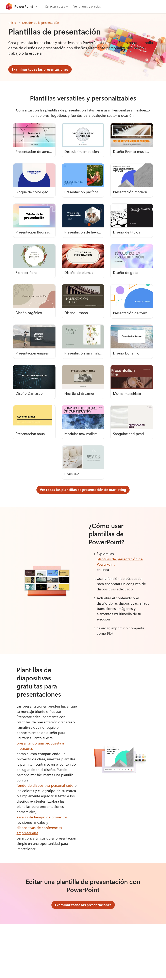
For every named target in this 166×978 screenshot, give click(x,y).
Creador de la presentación (40, 23)
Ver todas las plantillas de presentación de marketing (83, 489)
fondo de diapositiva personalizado (45, 785)
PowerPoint (23, 6)
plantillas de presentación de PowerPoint (120, 562)
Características (55, 6)
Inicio (12, 23)
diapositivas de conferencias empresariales (39, 830)
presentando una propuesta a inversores (40, 746)
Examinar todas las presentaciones (40, 69)
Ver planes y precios (87, 6)
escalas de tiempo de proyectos (42, 817)
